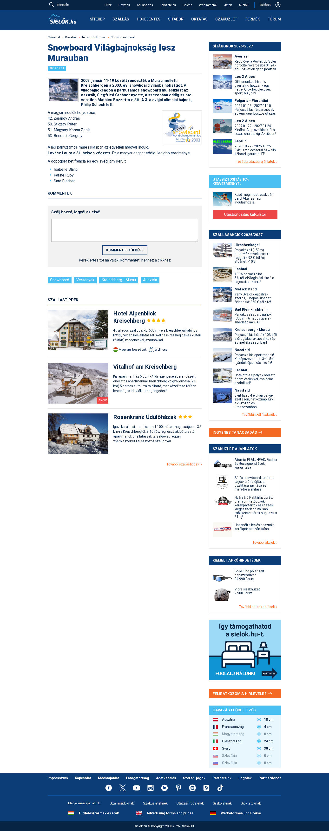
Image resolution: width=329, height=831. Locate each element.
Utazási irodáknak (190, 803)
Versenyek (85, 280)
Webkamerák (208, 5)
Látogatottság (137, 778)
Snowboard (59, 280)
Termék (252, 19)
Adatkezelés (166, 778)
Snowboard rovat (123, 37)
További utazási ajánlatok (256, 162)
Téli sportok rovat (94, 37)
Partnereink (221, 778)
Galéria (187, 5)
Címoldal (54, 37)
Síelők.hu (62, 19)
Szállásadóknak (122, 803)
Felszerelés (168, 5)
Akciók (244, 5)
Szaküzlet (226, 19)
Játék (228, 5)
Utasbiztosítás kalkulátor (245, 214)
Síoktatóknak (251, 803)
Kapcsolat (83, 778)
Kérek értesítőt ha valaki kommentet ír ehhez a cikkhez (125, 260)
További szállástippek (183, 464)
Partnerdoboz (270, 778)
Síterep (97, 19)
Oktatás (199, 19)
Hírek (108, 5)
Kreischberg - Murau (119, 280)
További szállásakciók (259, 415)
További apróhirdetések (257, 607)
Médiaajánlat (108, 778)
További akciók (264, 542)
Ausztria (150, 280)
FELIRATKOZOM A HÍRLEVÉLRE (240, 694)
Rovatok (124, 5)
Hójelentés (148, 19)
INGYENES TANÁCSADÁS (235, 432)
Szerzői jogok (194, 778)
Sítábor (176, 19)
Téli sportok (145, 5)
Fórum (274, 19)
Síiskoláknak (222, 803)
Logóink (245, 778)
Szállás (120, 19)
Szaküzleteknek (155, 803)
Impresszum (58, 778)
